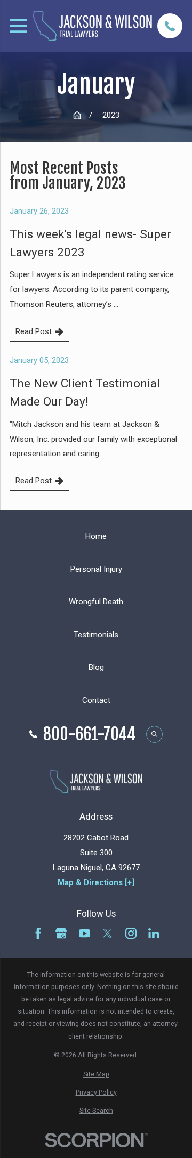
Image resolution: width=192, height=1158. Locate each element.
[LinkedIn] (153, 933)
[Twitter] (107, 933)
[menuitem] (96, 1074)
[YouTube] (84, 933)
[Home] (92, 26)
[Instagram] (131, 933)
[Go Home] (77, 115)
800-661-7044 (89, 734)
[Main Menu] (18, 26)
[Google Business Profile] (61, 933)
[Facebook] (38, 933)
